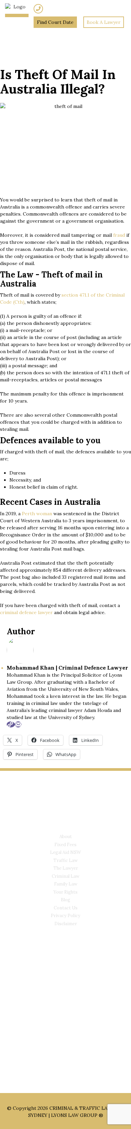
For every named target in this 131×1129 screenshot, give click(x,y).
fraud (118, 235)
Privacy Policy (65, 915)
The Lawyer (65, 868)
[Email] (18, 724)
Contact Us (66, 908)
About (65, 836)
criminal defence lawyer (26, 612)
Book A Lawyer (104, 22)
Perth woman (37, 514)
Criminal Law (65, 876)
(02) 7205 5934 (60, 9)
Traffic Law (65, 860)
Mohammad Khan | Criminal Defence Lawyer (67, 667)
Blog (65, 900)
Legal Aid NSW (65, 852)
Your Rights (65, 892)
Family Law (65, 884)
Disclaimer (65, 924)
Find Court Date (55, 22)
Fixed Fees (65, 845)
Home (19, 31)
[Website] (11, 724)
